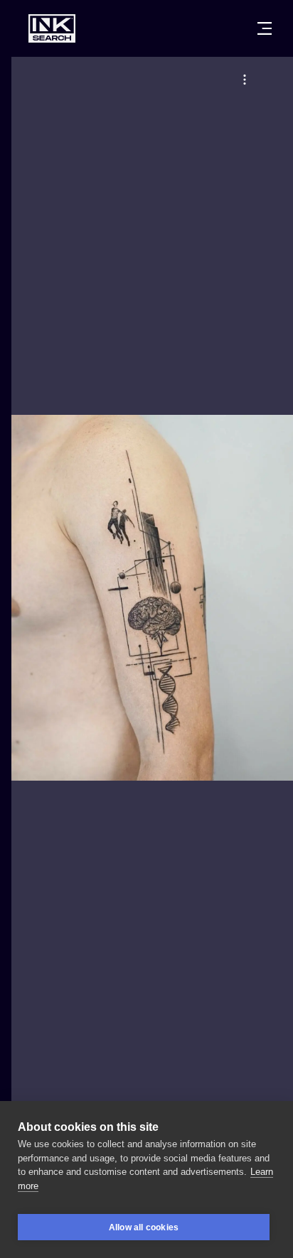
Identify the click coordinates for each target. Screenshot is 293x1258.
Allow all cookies (144, 1227)
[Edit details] (245, 80)
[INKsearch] (51, 28)
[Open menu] (264, 28)
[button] (245, 80)
